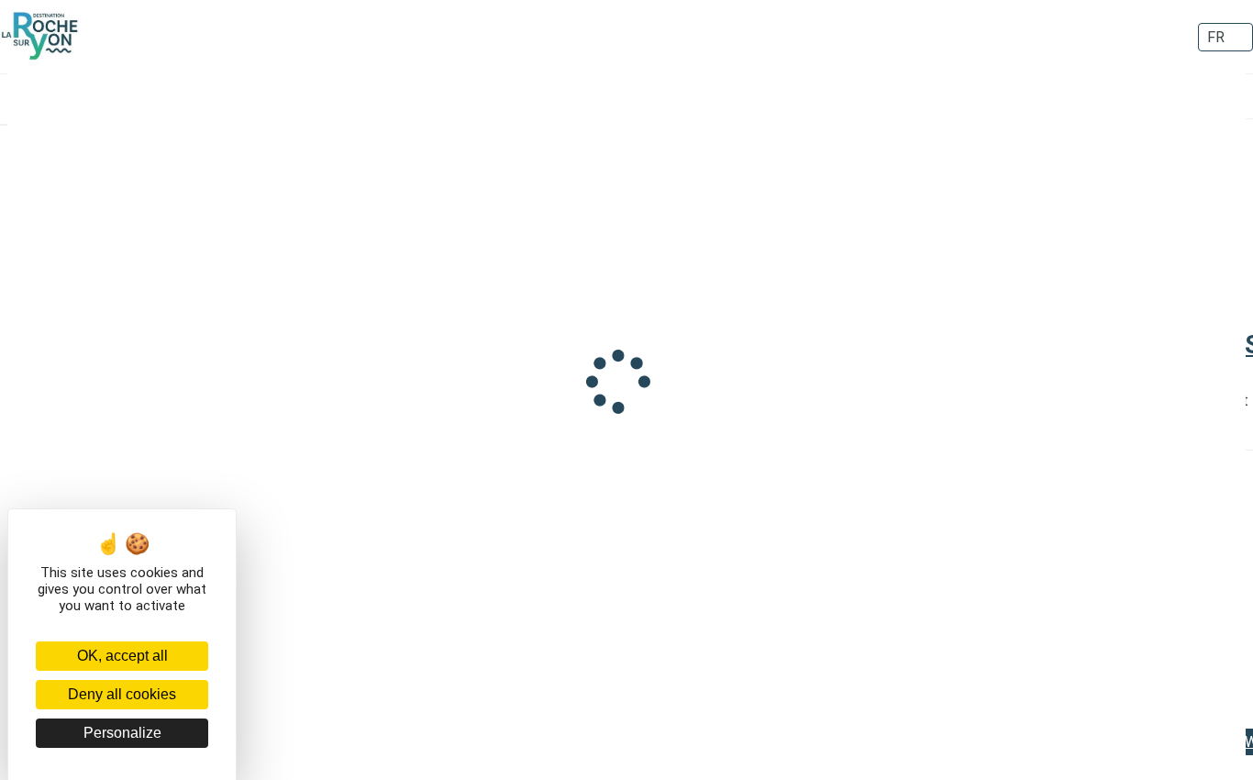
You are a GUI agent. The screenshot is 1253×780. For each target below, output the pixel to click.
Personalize (122, 733)
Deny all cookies (122, 694)
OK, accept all (122, 655)
